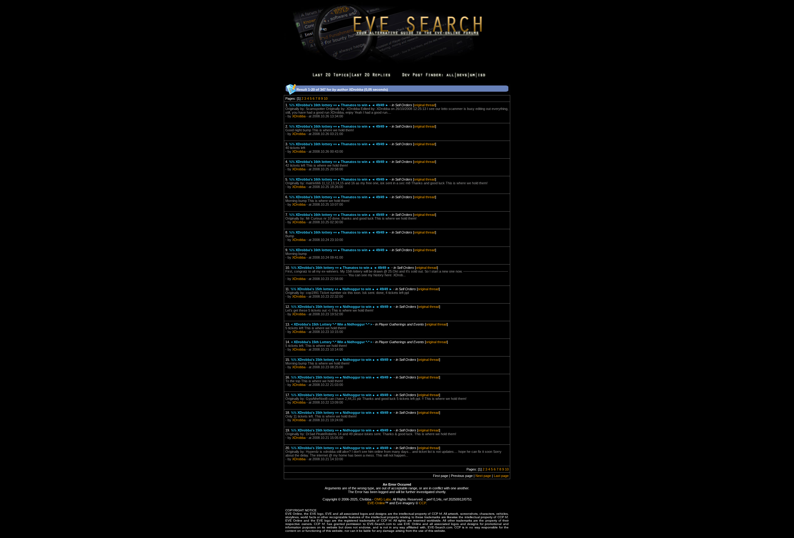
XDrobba (299, 116)
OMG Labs (382, 499)
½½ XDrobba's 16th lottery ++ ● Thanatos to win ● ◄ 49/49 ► (339, 105)
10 (326, 98)
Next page (483, 476)
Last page (501, 476)
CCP (422, 503)
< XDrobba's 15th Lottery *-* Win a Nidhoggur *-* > (331, 324)
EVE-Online (376, 503)
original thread (424, 105)
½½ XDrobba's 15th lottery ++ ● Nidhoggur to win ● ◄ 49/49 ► (341, 289)
